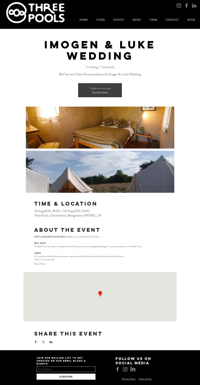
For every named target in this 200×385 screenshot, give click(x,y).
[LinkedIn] (194, 5)
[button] (119, 20)
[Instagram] (179, 5)
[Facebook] (186, 5)
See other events (100, 92)
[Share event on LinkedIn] (51, 342)
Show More (39, 263)
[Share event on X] (43, 342)
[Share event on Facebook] (35, 342)
